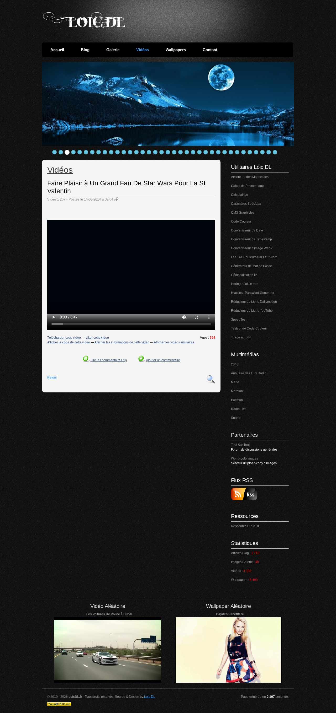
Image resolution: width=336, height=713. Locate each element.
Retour (52, 377)
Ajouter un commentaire (163, 360)
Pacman (237, 400)
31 (243, 152)
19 (168, 152)
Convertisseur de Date (247, 230)
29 (231, 152)
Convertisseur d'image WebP (251, 248)
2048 (234, 364)
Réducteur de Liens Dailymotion (254, 302)
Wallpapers (176, 49)
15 (142, 152)
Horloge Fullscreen (244, 284)
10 (111, 152)
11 (117, 152)
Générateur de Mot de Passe (251, 266)
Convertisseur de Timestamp (251, 239)
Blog (85, 49)
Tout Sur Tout (240, 445)
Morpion (237, 391)
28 (224, 152)
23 (193, 152)
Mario (235, 382)
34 (262, 152)
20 (174, 152)
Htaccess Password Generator (252, 293)
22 (187, 152)
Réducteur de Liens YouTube (252, 310)
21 (180, 152)
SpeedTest (238, 319)
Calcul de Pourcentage (247, 186)
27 (218, 152)
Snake (235, 418)
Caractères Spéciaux (246, 204)
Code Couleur (241, 221)
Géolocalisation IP (244, 275)
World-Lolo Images (244, 458)
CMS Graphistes (242, 212)
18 (161, 152)
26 (212, 152)
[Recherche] (211, 379)
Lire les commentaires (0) (109, 360)
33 (256, 152)
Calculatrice (239, 195)
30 (237, 152)
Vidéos (142, 49)
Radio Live (238, 409)
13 (130, 152)
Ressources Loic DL (245, 526)
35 (268, 152)
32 (250, 152)
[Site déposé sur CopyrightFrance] (59, 705)
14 (136, 152)
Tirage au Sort (241, 337)
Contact (210, 49)
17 (155, 152)
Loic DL (149, 697)
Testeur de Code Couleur (249, 328)
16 (149, 152)
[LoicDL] (84, 20)
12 (124, 152)
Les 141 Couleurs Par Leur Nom (254, 257)
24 (199, 152)
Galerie (112, 49)
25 (205, 152)
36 (275, 152)
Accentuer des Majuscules (250, 177)
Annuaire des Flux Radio (248, 373)
